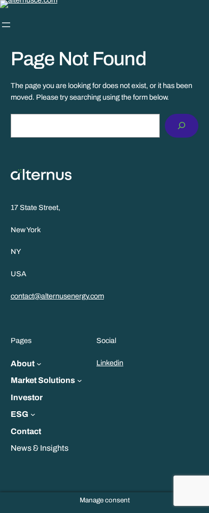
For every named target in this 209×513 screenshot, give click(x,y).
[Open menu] (6, 25)
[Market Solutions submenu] (79, 380)
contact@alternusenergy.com (57, 296)
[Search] (181, 126)
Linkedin (109, 363)
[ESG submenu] (33, 414)
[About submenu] (39, 363)
